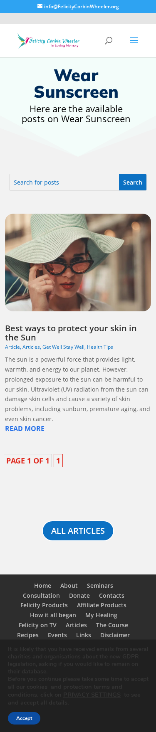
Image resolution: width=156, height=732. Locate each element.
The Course (112, 625)
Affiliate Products (101, 605)
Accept (24, 718)
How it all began (53, 615)
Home (42, 585)
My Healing (101, 615)
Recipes (28, 635)
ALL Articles (78, 530)
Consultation (41, 595)
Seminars (100, 585)
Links (83, 635)
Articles (31, 346)
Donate (79, 595)
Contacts (111, 595)
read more (25, 428)
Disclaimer (115, 635)
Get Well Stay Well (63, 346)
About (69, 585)
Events (57, 635)
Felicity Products (44, 605)
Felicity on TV (38, 625)
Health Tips (100, 346)
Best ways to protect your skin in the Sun (71, 333)
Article (12, 346)
